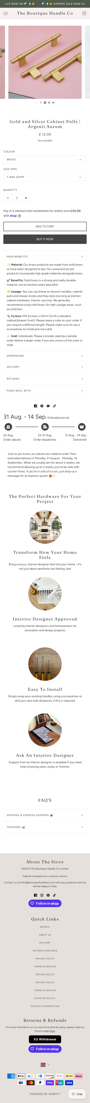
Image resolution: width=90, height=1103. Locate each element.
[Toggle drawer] (5, 13)
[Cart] (84, 13)
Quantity (10, 190)
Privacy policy (45, 982)
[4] (36, 102)
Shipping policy (45, 998)
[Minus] (7, 198)
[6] (45, 102)
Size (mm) (10, 169)
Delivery (45, 942)
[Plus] (26, 198)
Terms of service (45, 990)
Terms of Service (45, 966)
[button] (54, 406)
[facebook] (35, 895)
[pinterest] (48, 895)
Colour (9, 151)
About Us (45, 934)
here (52, 1030)
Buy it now (45, 239)
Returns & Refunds (45, 950)
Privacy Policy (45, 958)
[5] (40, 102)
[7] (49, 102)
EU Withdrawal (45, 1039)
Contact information (45, 1006)
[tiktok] (54, 895)
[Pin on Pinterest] (42, 406)
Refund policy (45, 974)
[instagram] (42, 895)
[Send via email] (48, 406)
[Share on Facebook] (35, 406)
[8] (53, 102)
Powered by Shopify (45, 1094)
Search (45, 927)
